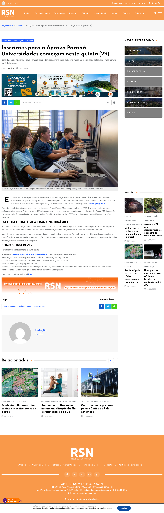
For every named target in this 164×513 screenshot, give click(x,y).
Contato (108, 465)
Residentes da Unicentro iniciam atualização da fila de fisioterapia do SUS (58, 408)
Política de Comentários (64, 465)
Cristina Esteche (42, 13)
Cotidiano (6, 402)
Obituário (86, 13)
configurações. (106, 508)
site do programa (96, 203)
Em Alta (15, 402)
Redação (10, 68)
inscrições (20, 306)
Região (72, 13)
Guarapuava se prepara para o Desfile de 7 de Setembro (97, 408)
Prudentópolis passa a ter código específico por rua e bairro (19, 408)
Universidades (39, 306)
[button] (111, 360)
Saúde (75, 402)
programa (29, 306)
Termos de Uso (90, 465)
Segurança (137, 224)
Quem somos (39, 465)
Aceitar (124, 508)
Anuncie (22, 465)
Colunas (138, 13)
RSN (30, 274)
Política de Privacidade (130, 465)
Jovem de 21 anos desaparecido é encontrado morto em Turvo (153, 230)
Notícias (19, 25)
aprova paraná (9, 306)
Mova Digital (82, 499)
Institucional (100, 13)
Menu (114, 13)
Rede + (27, 13)
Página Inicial (7, 25)
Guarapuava (59, 13)
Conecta (127, 13)
